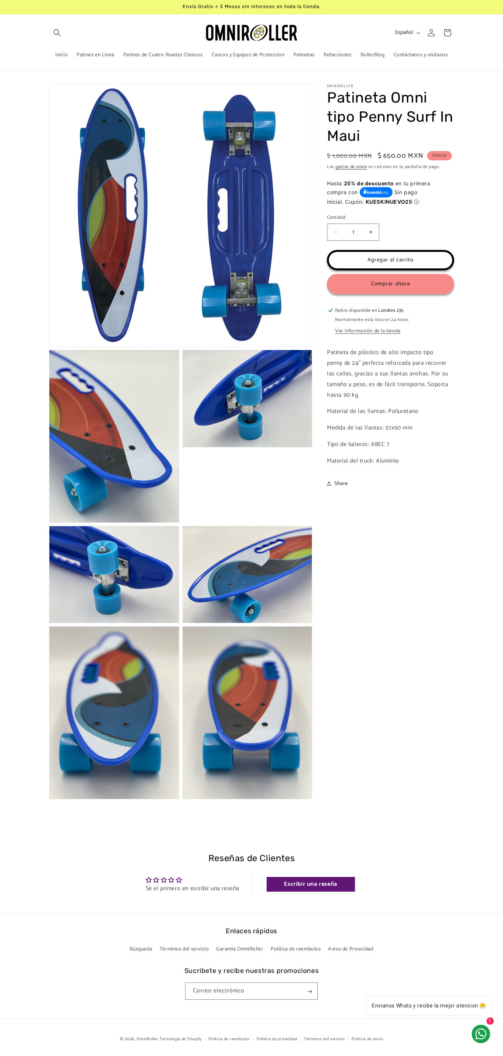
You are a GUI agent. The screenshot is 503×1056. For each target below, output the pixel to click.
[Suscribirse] (309, 991)
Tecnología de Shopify (180, 1039)
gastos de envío (351, 166)
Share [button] (341, 483)
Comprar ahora (390, 283)
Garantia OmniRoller (239, 949)
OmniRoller (147, 1039)
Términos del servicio (184, 949)
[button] (57, 33)
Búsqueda (141, 949)
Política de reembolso (296, 949)
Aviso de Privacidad (350, 949)
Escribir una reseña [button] (310, 884)
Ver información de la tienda (368, 331)
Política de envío (367, 1038)
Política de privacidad (277, 1038)
